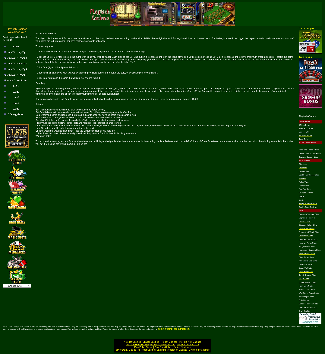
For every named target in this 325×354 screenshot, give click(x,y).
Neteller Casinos (132, 342)
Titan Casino (305, 57)
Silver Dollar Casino (126, 350)
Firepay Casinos (169, 342)
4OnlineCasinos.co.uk (188, 344)
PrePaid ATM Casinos (190, 342)
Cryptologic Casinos (199, 350)
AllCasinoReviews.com (138, 344)
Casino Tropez (306, 28)
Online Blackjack (182, 347)
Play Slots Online (163, 347)
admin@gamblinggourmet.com (174, 329)
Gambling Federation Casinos (171, 350)
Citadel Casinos (151, 342)
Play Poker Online (143, 347)
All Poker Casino (146, 350)
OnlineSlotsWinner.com (163, 344)
